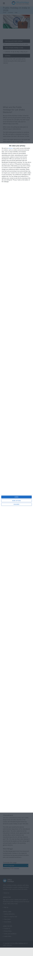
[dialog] (16, 478)
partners (10, 148)
